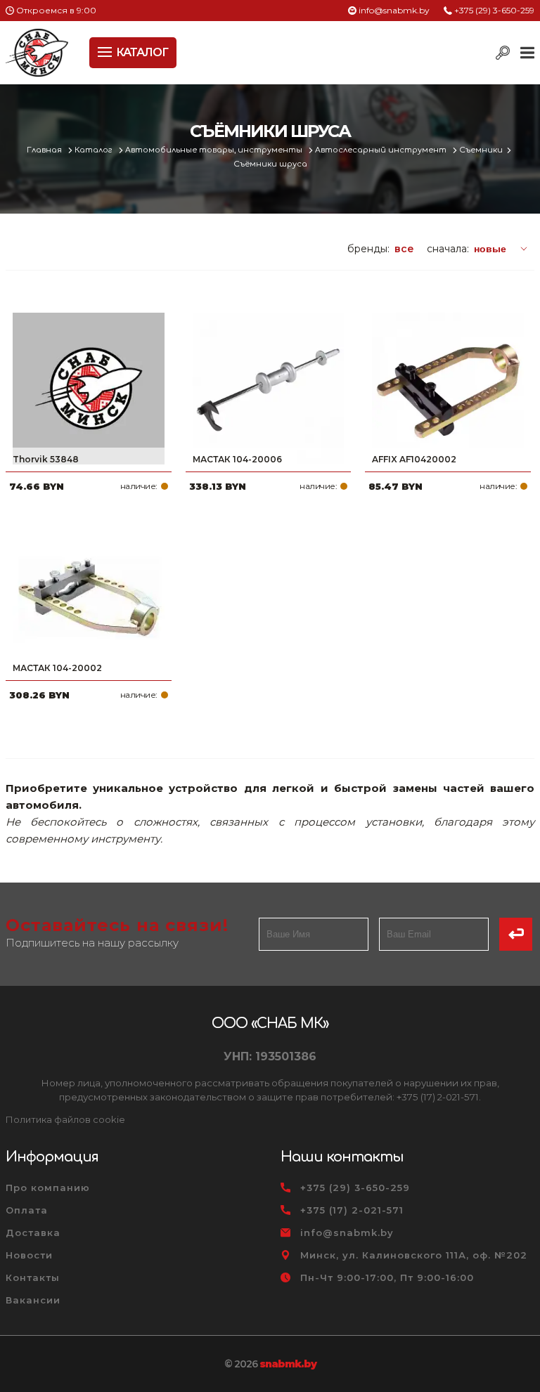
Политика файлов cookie (65, 1119)
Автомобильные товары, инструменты (214, 150)
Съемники (481, 150)
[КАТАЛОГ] (106, 50)
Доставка (33, 1232)
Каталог (95, 150)
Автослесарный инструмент (382, 150)
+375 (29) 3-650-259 (494, 10)
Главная (45, 150)
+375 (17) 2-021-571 (352, 1210)
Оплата (27, 1210)
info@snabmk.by (394, 10)
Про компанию (48, 1187)
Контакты (33, 1277)
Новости (29, 1255)
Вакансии (33, 1300)
